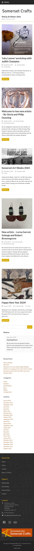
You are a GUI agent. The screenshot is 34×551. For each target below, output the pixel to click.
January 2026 (7, 400)
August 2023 (7, 428)
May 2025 (6, 409)
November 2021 (8, 446)
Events (5, 67)
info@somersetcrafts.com (12, 515)
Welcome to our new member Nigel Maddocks (16, 367)
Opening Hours (12, 340)
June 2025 (6, 407)
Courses (4, 469)
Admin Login (17, 548)
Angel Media (18, 545)
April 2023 (6, 434)
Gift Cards (6, 364)
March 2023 (7, 436)
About (3, 462)
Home (3, 19)
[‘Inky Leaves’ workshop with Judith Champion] (17, 39)
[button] (5, 2)
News (9, 67)
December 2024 (8, 415)
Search (30, 327)
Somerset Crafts (21, 65)
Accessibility (5, 486)
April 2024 (6, 421)
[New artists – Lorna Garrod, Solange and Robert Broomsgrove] (17, 213)
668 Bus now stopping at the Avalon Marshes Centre (18, 369)
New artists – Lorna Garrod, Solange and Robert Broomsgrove (16, 235)
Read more (5, 79)
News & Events (6, 472)
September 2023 (8, 425)
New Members (7, 123)
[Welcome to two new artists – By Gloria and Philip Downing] (17, 97)
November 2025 (8, 403)
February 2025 (8, 413)
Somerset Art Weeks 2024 (16, 167)
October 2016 (7, 448)
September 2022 (8, 444)
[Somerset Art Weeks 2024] (17, 156)
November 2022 (8, 442)
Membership (5, 483)
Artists (4, 465)
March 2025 (7, 411)
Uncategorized (8, 392)
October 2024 (7, 417)
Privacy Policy (6, 490)
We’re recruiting (8, 362)
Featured (6, 384)
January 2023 (7, 438)
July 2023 (6, 430)
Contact (4, 494)
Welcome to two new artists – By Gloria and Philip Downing (16, 114)
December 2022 (8, 440)
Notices (6, 390)
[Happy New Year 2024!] (17, 284)
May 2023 (6, 432)
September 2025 (8, 405)
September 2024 (8, 419)
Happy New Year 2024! (14, 302)
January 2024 (7, 423)
